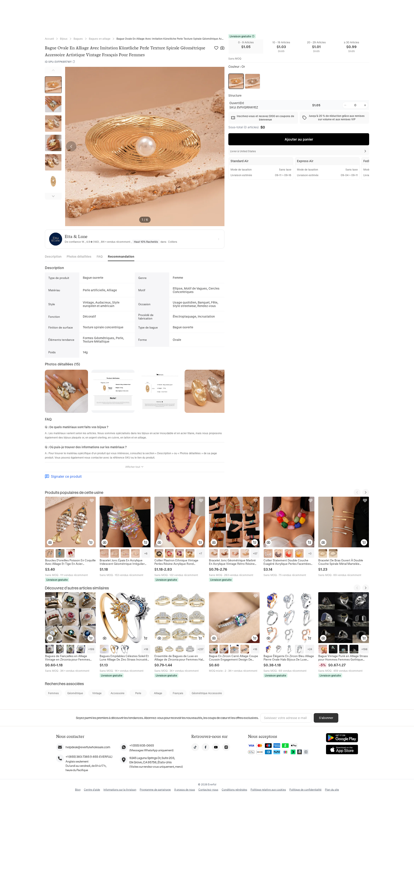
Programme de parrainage (155, 789)
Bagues (78, 38)
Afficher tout (132, 466)
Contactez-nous (208, 789)
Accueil (49, 38)
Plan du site (332, 789)
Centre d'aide (92, 789)
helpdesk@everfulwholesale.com (88, 747)
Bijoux (63, 38)
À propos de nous (184, 789)
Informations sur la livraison (120, 789)
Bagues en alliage (99, 38)
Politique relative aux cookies (268, 789)
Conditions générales (234, 789)
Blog (77, 789)
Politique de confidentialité (305, 789)
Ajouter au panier (299, 139)
